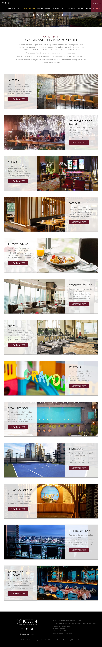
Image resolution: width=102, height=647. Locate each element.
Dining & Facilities (29, 8)
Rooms (17, 8)
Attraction (81, 8)
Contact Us (90, 8)
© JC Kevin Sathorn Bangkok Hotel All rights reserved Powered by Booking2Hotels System (51, 640)
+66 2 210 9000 (60, 628)
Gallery (58, 8)
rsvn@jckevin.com (64, 633)
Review (73, 8)
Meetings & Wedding (44, 8)
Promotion (66, 8)
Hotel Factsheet (28, 634)
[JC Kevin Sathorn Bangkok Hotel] (5, 3)
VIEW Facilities (18, 99)
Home (10, 8)
